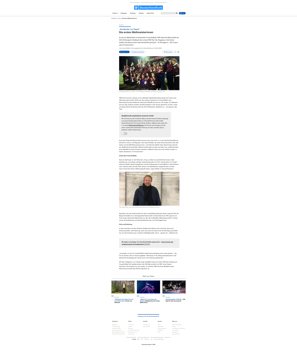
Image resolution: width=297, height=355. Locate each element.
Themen (114, 13)
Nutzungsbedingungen (157, 337)
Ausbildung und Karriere (178, 328)
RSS (159, 332)
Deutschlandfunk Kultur (147, 2)
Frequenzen (131, 334)
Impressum (167, 337)
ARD (138, 339)
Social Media (146, 326)
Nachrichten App (132, 332)
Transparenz (175, 330)
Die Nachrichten (116, 328)
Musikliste (160, 330)
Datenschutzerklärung (136, 125)
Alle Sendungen (116, 326)
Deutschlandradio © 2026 (148, 344)
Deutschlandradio (135, 2)
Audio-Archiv (150, 13)
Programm (133, 13)
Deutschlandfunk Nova (161, 2)
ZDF (142, 339)
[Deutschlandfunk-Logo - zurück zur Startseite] (148, 7)
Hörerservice (146, 324)
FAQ (159, 324)
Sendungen (124, 13)
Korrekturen (175, 332)
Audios (130, 326)
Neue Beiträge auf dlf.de (118, 332)
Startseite (113, 18)
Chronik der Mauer (159, 339)
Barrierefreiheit (176, 334)
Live (183, 13)
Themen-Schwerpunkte (118, 334)
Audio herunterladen (138, 52)
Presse (174, 326)
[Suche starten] (176, 13)
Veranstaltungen (162, 328)
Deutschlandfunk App (134, 330)
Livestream (131, 324)
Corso (119, 18)
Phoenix (146, 339)
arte (151, 339)
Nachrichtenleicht (117, 330)
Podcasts (141, 13)
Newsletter (160, 326)
